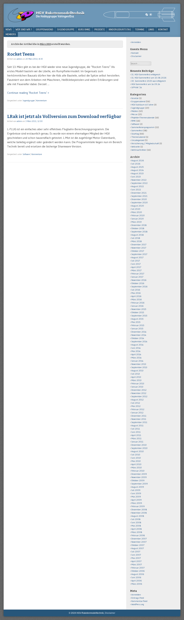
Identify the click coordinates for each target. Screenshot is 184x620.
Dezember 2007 (139, 538)
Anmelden (136, 42)
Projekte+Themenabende (142, 117)
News (9, 29)
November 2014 (138, 335)
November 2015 (138, 309)
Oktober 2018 (137, 228)
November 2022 (138, 179)
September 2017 (139, 254)
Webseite (135, 146)
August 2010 (137, 451)
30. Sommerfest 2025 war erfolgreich (148, 81)
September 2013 (139, 367)
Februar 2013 (137, 383)
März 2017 (136, 270)
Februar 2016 (137, 302)
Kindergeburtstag (120, 29)
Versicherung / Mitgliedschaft (145, 143)
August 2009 (137, 487)
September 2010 (139, 448)
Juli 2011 (135, 428)
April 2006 (136, 580)
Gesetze (135, 98)
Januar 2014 (137, 360)
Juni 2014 (136, 348)
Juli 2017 (135, 260)
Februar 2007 (137, 567)
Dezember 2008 (139, 509)
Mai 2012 (136, 406)
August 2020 (137, 205)
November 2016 (138, 280)
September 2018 (139, 231)
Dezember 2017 (138, 244)
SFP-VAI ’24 (136, 87)
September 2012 (139, 396)
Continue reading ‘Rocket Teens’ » (28, 92)
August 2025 (137, 167)
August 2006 (137, 574)
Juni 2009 (136, 493)
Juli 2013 (135, 373)
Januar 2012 (137, 412)
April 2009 (136, 499)
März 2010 (136, 467)
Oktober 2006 (138, 571)
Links (151, 29)
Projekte (99, 29)
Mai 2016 (136, 293)
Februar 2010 (137, 470)
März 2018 (136, 241)
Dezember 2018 (139, 225)
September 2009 (139, 483)
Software (26, 154)
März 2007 (136, 564)
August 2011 (137, 425)
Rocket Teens (20, 54)
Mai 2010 (136, 461)
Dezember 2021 (138, 192)
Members (11, 34)
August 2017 (137, 257)
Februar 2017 (137, 273)
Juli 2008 (136, 519)
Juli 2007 (135, 551)
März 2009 (136, 503)
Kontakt (163, 29)
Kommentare (41, 100)
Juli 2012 (135, 402)
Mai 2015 (136, 322)
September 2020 (139, 202)
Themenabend (138, 137)
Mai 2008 (136, 525)
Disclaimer (136, 56)
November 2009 (139, 477)
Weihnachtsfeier (138, 149)
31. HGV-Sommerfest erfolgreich (145, 74)
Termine (139, 29)
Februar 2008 (138, 535)
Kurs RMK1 (84, 29)
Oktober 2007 (137, 545)
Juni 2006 (136, 577)
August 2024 (137, 170)
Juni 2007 (136, 554)
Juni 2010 (136, 457)
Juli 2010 (135, 454)
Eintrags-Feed (137, 597)
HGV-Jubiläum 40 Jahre (142, 104)
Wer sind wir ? (24, 29)
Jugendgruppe (65, 29)
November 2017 (138, 247)
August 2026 (137, 160)
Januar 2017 (137, 276)
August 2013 (137, 370)
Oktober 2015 (137, 312)
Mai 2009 (136, 496)
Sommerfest (137, 130)
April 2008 (136, 529)
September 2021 (139, 196)
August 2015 (137, 318)
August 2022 (137, 186)
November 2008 (139, 512)
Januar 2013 (137, 386)
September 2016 (139, 286)
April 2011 (136, 435)
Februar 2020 (138, 215)
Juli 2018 (135, 238)
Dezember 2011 (138, 415)
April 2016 (136, 296)
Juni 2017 (136, 264)
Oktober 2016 (137, 283)
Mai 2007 (136, 558)
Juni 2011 (136, 432)
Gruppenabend (44, 29)
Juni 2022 (136, 189)
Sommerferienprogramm (142, 127)
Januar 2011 (137, 441)
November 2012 (138, 393)
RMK (133, 120)
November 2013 (138, 364)
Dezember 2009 (139, 474)
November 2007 (138, 541)
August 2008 (137, 516)
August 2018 (137, 234)
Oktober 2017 (137, 251)
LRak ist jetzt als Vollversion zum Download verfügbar (64, 116)
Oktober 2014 (137, 338)
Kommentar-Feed (139, 601)
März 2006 (136, 583)
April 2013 (136, 377)
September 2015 (139, 315)
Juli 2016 (135, 289)
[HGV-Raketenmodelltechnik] (92, 21)
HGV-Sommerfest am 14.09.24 (145, 84)
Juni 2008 (136, 522)
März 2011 (136, 438)
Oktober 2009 (137, 480)
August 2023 (137, 173)
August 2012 (137, 399)
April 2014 (136, 354)
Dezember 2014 (138, 331)
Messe (134, 114)
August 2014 (137, 344)
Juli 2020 (135, 209)
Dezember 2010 (139, 444)
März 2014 (136, 357)
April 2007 (136, 561)
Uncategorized (137, 140)
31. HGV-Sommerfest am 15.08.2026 (148, 77)
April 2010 (136, 464)
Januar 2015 (137, 328)
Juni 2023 (136, 176)
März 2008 (136, 532)
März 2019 (136, 221)
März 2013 (136, 380)
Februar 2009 (138, 506)
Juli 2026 (135, 163)
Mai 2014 (136, 351)
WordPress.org (137, 604)
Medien (134, 111)
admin (19, 59)
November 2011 (138, 419)
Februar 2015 (137, 325)
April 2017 (136, 267)
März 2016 (136, 299)
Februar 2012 (137, 409)
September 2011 (139, 422)
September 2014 (139, 341)
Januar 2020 (137, 218)
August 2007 (137, 548)
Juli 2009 (135, 490)
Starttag (135, 133)
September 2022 (139, 183)
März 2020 (136, 212)
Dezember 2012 (138, 390)
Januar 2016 (137, 306)
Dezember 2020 (139, 199)
